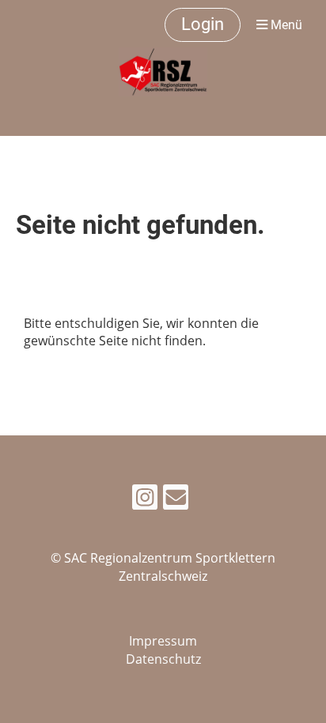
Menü (284, 24)
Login (202, 24)
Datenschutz (163, 659)
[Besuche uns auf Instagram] (144, 500)
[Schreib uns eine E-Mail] (175, 500)
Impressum (163, 641)
